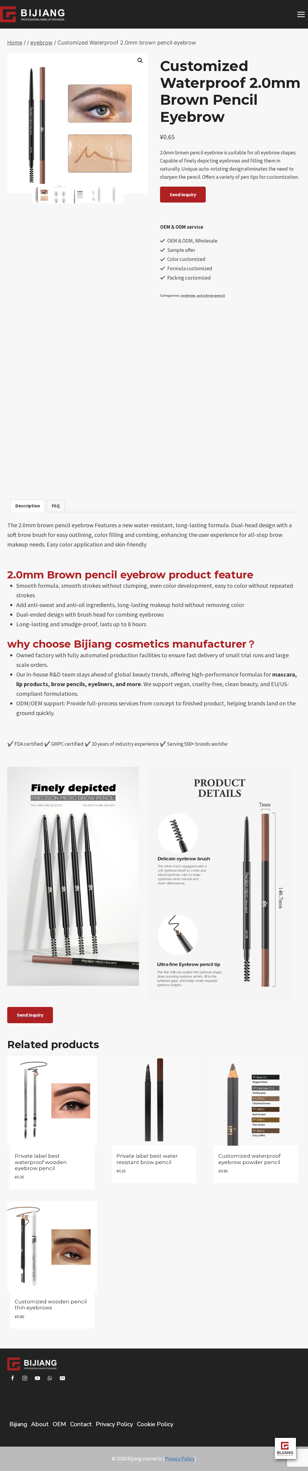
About (40, 1424)
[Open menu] (301, 14)
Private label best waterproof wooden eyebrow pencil (41, 1162)
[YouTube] (37, 1378)
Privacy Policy (114, 1424)
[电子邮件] (62, 1378)
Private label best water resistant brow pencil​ (147, 1159)
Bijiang (18, 1424)
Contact (81, 1424)
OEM (59, 1424)
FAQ (56, 506)
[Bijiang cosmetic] (32, 14)
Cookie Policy (155, 1424)
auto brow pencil (211, 295)
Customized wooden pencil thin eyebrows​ (51, 1305)
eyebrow (188, 295)
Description (27, 506)
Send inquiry (183, 194)
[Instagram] (25, 1378)
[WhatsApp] (50, 1378)
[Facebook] (12, 1378)
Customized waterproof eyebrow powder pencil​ (249, 1159)
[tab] (28, 506)
